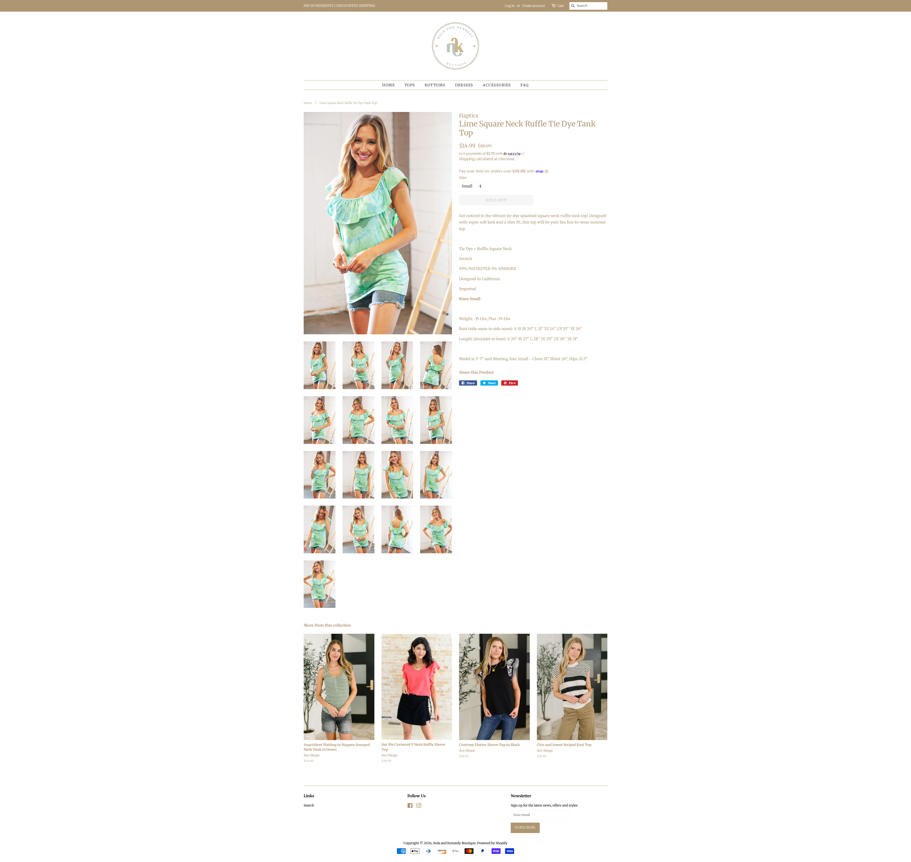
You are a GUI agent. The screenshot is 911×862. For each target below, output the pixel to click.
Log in (510, 6)
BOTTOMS (435, 85)
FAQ (525, 85)
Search (309, 805)
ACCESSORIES (497, 85)
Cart (561, 6)
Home (388, 85)
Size (463, 177)
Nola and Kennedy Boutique (454, 843)
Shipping (467, 159)
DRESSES (464, 85)
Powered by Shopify (492, 843)
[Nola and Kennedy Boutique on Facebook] (410, 807)
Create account (533, 6)
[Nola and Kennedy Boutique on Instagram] (418, 807)
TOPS (409, 85)
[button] (533, 153)
